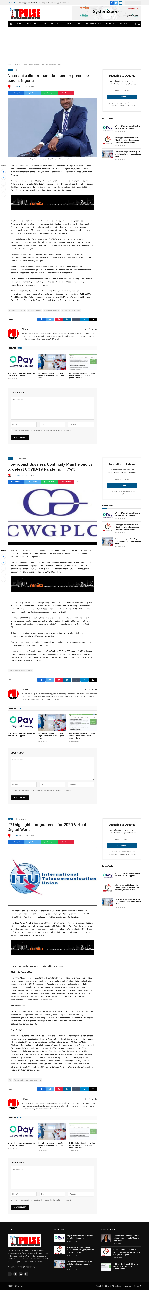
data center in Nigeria (17, 310)
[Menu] (139, 23)
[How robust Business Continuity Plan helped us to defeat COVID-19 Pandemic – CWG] (52, 516)
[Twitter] (3, 177)
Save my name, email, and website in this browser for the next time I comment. (42, 430)
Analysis (55, 24)
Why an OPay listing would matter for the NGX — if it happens (21, 374)
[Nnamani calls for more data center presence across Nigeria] (52, 127)
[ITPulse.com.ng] (24, 13)
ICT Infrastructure (34, 310)
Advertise (123, 24)
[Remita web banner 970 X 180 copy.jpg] (52, 209)
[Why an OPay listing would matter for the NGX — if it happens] (21, 362)
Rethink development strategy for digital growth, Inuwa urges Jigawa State (51, 375)
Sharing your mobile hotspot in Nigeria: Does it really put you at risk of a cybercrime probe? (45, 3)
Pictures (110, 24)
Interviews (31, 24)
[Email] (3, 194)
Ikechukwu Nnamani (51, 310)
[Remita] (106, 19)
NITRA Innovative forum (71, 310)
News (18, 24)
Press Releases (93, 24)
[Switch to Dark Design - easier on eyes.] (135, 24)
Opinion (67, 24)
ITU (10, 1080)
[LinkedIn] (3, 183)
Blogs (43, 24)
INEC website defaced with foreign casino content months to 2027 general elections (82, 375)
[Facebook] (3, 171)
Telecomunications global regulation (27, 1080)
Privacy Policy (122, 105)
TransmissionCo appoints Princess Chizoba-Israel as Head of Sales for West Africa (126, 1238)
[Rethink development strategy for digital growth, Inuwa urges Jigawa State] (52, 362)
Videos (78, 24)
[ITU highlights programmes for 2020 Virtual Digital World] (52, 876)
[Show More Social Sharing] (77, 93)
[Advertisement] (74, 45)
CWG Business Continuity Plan (20, 670)
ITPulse (17, 86)
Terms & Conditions (102, 1286)
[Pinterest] (3, 189)
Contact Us (137, 1286)
